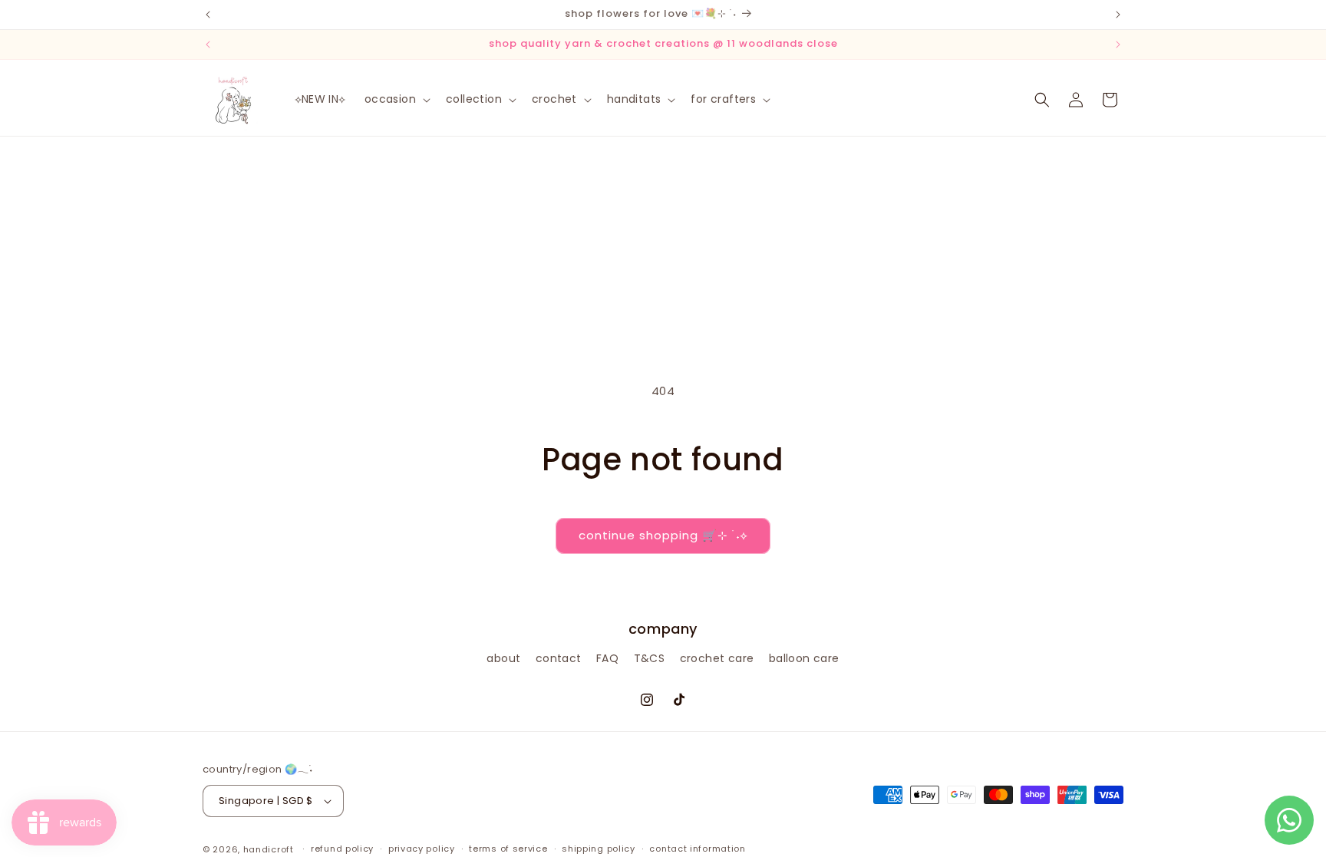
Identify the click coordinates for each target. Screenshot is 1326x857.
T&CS (649, 658)
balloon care (804, 658)
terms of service (508, 848)
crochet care (717, 658)
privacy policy (421, 848)
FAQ (607, 658)
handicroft (268, 849)
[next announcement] (1118, 14)
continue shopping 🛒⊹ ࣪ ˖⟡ (663, 535)
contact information (697, 848)
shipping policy (598, 848)
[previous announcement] (208, 14)
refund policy (342, 848)
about (503, 658)
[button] (396, 99)
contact (559, 658)
